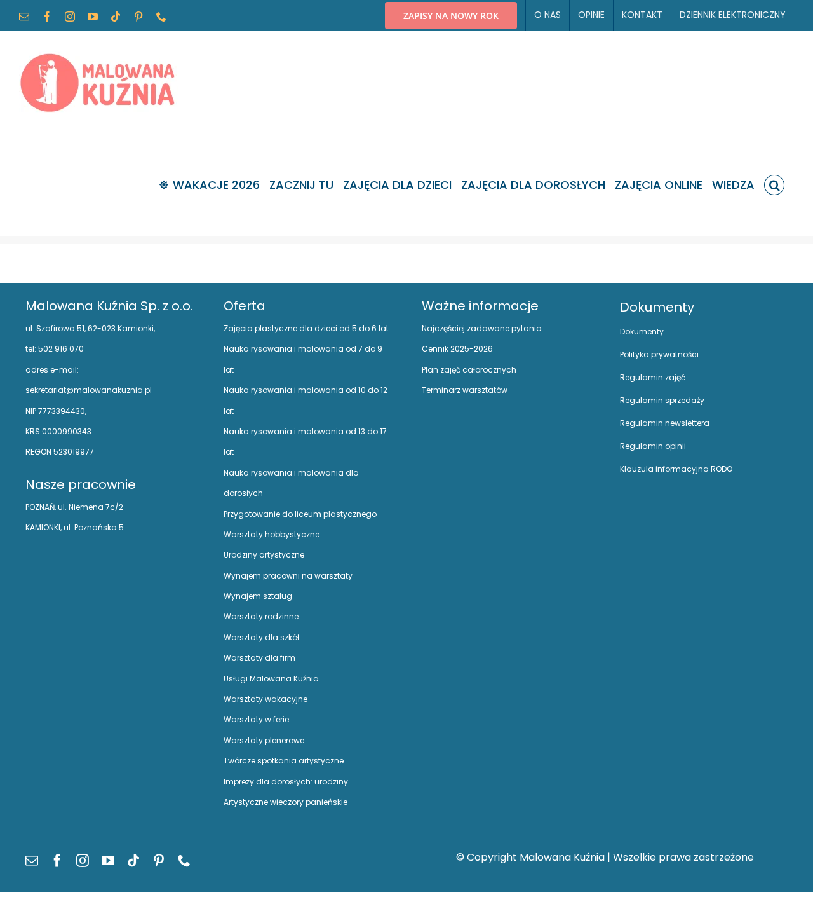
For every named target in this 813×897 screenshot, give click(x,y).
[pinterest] (158, 860)
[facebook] (57, 860)
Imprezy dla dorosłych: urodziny (286, 781)
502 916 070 (60, 348)
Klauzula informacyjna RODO (676, 468)
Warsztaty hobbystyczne (271, 534)
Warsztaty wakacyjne (265, 699)
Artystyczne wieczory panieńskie (285, 802)
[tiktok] (133, 860)
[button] (774, 185)
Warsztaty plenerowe (264, 740)
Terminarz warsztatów (464, 390)
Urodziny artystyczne (264, 554)
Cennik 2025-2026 (457, 348)
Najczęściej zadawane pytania (482, 328)
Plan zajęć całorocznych (469, 369)
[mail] (31, 860)
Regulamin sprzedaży (662, 400)
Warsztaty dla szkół (261, 637)
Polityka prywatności (659, 354)
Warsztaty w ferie (256, 719)
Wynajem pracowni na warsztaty (288, 575)
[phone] (184, 860)
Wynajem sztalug (258, 596)
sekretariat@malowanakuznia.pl (88, 390)
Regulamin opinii (653, 446)
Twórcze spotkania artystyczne (284, 760)
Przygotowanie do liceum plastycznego (300, 514)
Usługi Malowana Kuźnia (271, 678)
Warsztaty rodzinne (261, 616)
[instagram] (82, 860)
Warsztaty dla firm (259, 657)
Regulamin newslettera (664, 423)
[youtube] (108, 860)
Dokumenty (642, 331)
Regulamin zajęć (652, 377)
